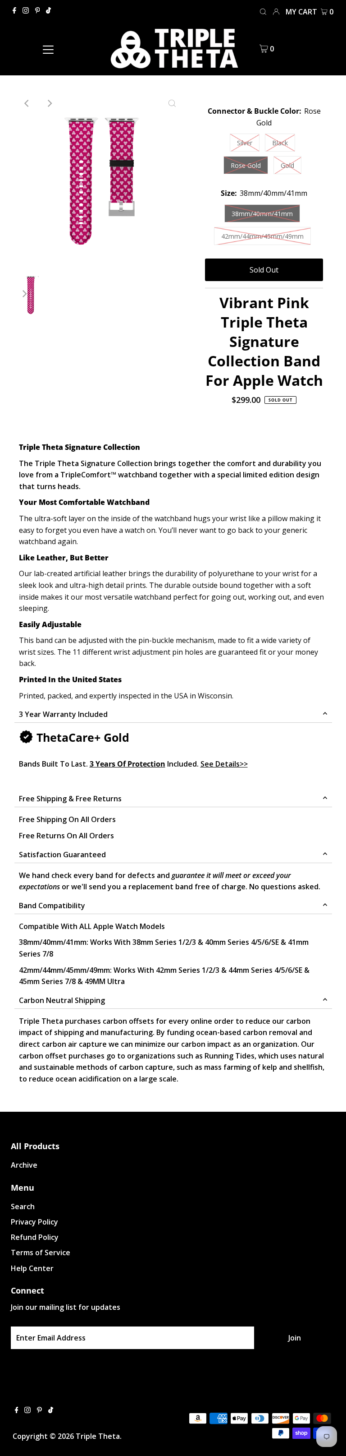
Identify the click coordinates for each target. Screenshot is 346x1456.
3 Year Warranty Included (63, 714)
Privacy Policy (34, 1222)
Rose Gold (246, 165)
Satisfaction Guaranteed (62, 855)
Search (23, 1206)
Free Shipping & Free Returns (70, 799)
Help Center (32, 1268)
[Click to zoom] (172, 103)
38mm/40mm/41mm (262, 213)
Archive (24, 1165)
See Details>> (224, 764)
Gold (287, 165)
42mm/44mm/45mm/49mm (262, 236)
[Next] (49, 103)
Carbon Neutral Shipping (62, 1000)
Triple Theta (98, 1436)
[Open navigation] (48, 48)
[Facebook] (14, 11)
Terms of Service (40, 1252)
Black (280, 143)
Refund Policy (35, 1237)
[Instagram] (25, 11)
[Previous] (27, 103)
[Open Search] (263, 11)
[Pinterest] (37, 11)
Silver (244, 143)
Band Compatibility (52, 906)
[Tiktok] (48, 11)
